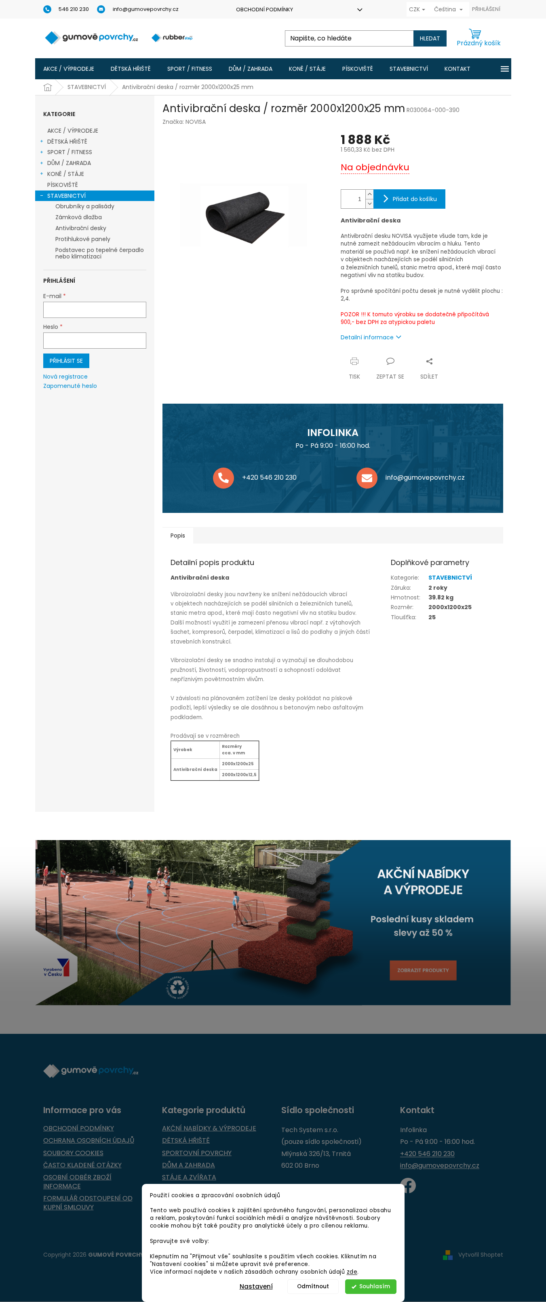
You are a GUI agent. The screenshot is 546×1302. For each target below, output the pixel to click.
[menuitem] (68, 68)
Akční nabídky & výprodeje (209, 1128)
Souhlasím (374, 1286)
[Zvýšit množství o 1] (369, 194)
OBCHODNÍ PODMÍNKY (264, 9)
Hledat (430, 38)
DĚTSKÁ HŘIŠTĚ (67, 142)
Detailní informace (367, 337)
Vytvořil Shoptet (480, 1255)
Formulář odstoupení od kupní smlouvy (88, 1203)
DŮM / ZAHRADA (69, 163)
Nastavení (256, 1286)
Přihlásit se (66, 361)
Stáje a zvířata (189, 1177)
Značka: (184, 122)
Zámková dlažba (78, 217)
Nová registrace (65, 377)
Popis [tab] (178, 535)
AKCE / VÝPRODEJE (72, 131)
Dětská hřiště (186, 1140)
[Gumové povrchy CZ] (408, 1186)
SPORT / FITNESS (69, 152)
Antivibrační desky (80, 228)
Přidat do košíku (415, 199)
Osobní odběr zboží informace (77, 1182)
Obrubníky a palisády (84, 206)
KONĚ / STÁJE (65, 174)
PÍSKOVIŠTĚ (62, 185)
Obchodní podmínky (78, 1128)
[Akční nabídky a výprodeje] (273, 923)
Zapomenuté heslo (70, 386)
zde (352, 1272)
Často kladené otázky (82, 1165)
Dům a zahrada (188, 1165)
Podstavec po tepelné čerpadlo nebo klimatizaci (99, 253)
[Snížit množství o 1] (369, 203)
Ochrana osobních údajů (88, 1140)
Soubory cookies (73, 1153)
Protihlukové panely (82, 239)
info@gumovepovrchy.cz (439, 1165)
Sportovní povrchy (197, 1153)
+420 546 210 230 (427, 1153)
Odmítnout (313, 1286)
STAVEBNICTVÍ (66, 196)
